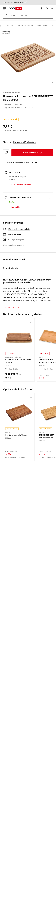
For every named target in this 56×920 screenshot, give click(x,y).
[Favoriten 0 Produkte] (46, 8)
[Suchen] (6, 15)
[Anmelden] (41, 8)
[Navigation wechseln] (4, 8)
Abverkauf (9, 119)
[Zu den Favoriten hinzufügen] (6, 152)
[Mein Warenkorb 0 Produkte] (51, 8)
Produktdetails (10, 268)
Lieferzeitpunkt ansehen (20, 184)
